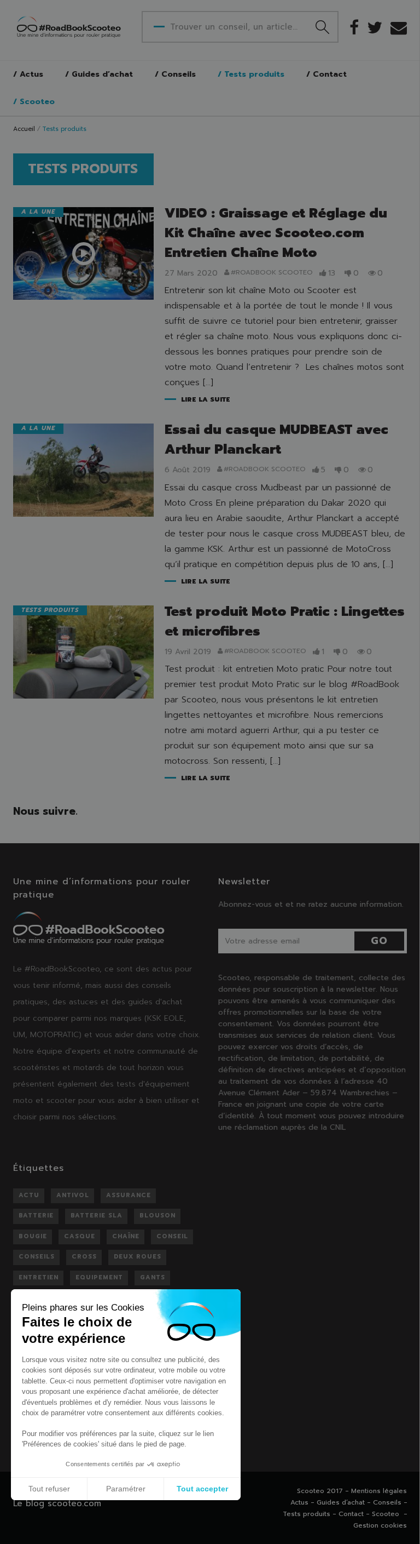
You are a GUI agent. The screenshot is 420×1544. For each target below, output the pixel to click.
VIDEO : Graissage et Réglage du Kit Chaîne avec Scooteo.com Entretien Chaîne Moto (276, 232)
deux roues (137, 1256)
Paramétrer (125, 1488)
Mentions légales (379, 1491)
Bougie (33, 1236)
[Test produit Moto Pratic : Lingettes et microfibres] (83, 652)
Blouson (157, 1215)
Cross (84, 1256)
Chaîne (125, 1236)
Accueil (24, 129)
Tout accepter (202, 1488)
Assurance (128, 1195)
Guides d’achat (102, 74)
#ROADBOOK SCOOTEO (272, 272)
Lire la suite (205, 399)
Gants (152, 1277)
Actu (29, 1195)
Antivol (72, 1195)
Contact (330, 74)
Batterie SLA (96, 1215)
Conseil (172, 1236)
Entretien (39, 1277)
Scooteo (37, 101)
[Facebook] (354, 27)
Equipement (99, 1277)
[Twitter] (374, 27)
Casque (79, 1236)
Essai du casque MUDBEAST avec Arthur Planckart (276, 439)
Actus (31, 74)
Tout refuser (49, 1488)
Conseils (178, 74)
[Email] (398, 27)
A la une (38, 211)
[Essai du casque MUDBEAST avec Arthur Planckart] (83, 470)
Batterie (36, 1215)
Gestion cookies (380, 1525)
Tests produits (254, 74)
